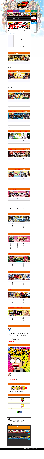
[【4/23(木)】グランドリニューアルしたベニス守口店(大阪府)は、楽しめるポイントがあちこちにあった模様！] (12, 430)
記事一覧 (19, 414)
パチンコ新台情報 (34, 21)
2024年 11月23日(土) (11, 399)
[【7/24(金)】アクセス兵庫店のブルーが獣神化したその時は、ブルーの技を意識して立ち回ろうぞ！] (26, 13)
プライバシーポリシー (35, 448)
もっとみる (29, 433)
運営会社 (25, 448)
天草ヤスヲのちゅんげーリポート (14, 33)
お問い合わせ (29, 448)
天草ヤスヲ (10, 33)
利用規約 (33, 448)
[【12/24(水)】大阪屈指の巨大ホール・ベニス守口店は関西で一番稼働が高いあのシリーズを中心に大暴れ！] (21, 13)
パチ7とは (24, 448)
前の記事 (16, 414)
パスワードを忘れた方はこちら (34, 20)
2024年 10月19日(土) (11, 405)
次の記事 (22, 414)
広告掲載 (27, 448)
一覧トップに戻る (19, 426)
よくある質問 (31, 448)
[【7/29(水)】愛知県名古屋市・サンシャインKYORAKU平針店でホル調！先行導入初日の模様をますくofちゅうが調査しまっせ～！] (7, 13)
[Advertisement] (10, 443)
